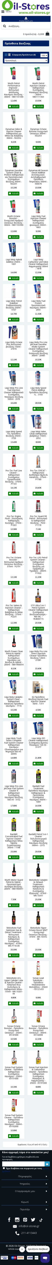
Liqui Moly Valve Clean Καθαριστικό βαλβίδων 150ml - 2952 (38, 434)
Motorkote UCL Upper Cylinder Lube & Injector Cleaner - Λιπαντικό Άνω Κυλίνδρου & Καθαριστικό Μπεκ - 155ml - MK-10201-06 (13, 986)
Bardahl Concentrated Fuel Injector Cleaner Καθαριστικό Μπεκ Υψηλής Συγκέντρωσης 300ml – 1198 (14, 841)
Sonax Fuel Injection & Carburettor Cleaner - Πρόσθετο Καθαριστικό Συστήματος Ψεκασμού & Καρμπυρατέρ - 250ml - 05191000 (38, 1075)
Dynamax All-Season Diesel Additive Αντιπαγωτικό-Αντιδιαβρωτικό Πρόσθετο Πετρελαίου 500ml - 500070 (38, 177)
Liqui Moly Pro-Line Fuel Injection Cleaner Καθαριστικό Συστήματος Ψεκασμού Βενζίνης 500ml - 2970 (13, 393)
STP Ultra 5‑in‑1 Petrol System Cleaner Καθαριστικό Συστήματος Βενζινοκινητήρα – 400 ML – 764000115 (38, 612)
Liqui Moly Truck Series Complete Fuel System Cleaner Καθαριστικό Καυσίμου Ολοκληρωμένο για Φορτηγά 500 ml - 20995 (13, 746)
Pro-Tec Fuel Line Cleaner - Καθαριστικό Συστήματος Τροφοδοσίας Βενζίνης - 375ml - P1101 (13, 477)
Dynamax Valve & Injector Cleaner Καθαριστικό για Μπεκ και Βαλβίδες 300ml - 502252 (14, 133)
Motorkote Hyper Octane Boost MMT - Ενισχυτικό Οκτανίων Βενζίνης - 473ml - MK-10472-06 (38, 933)
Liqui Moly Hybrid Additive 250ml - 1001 (14, 261)
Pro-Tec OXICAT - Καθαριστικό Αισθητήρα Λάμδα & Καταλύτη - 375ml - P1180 (38, 475)
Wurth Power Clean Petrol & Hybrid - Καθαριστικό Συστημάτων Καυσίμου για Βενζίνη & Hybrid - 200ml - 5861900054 (13, 658)
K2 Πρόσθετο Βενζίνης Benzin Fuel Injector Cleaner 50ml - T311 (38, 700)
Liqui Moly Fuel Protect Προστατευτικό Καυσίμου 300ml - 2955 (38, 305)
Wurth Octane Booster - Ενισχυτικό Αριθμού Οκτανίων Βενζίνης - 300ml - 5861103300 (13, 220)
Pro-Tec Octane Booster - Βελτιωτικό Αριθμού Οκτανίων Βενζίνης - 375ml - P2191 (13, 562)
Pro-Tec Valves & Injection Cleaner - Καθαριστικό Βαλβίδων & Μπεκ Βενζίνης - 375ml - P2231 (14, 611)
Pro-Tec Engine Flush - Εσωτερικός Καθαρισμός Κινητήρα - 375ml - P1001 (14, 521)
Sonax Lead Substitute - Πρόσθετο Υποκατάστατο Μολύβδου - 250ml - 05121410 (38, 983)
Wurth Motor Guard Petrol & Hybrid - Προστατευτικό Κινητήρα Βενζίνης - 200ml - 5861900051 (13, 884)
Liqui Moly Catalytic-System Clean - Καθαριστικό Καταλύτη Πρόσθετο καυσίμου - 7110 (13, 701)
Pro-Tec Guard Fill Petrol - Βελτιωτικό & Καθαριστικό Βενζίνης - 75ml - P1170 (38, 521)
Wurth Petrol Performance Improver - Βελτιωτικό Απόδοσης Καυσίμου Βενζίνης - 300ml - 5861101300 (14, 90)
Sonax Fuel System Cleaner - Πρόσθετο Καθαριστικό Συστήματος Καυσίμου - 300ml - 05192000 (13, 1121)
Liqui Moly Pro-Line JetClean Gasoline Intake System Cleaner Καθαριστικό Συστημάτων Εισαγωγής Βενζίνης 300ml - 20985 (38, 349)
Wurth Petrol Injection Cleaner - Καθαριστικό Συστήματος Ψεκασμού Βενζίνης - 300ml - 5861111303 (38, 90)
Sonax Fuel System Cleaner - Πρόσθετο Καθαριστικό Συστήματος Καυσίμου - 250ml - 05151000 (13, 1073)
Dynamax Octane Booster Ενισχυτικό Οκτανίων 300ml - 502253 (38, 132)
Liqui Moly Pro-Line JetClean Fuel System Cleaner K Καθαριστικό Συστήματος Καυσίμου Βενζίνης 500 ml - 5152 (14, 793)
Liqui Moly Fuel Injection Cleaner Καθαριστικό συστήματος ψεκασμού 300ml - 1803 (38, 222)
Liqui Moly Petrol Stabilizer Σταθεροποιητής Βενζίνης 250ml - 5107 (14, 305)
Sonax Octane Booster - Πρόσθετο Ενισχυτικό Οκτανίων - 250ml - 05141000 (13, 1030)
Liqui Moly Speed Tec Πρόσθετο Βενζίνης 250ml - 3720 (14, 434)
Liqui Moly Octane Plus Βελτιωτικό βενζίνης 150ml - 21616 (13, 345)
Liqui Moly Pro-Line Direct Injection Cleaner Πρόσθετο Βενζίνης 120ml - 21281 (38, 656)
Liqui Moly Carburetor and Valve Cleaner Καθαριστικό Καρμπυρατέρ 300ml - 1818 (38, 264)
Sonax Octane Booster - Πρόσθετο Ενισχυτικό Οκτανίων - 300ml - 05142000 (38, 1030)
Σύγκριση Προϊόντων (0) (24, 54)
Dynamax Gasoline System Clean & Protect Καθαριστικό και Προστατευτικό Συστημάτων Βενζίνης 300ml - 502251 (13, 177)
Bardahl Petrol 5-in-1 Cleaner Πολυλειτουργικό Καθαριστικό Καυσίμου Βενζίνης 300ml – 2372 (38, 840)
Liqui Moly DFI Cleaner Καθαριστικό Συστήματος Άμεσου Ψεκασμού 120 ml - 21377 (38, 743)
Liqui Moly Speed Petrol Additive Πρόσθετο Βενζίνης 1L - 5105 (38, 391)
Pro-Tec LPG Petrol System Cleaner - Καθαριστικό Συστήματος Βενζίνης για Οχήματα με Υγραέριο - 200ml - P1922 (38, 565)
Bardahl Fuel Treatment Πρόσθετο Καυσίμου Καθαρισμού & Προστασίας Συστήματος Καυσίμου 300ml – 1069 (38, 794)
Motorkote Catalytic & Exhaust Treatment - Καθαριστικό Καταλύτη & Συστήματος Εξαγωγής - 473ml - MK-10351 (38, 887)
